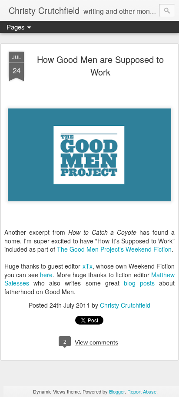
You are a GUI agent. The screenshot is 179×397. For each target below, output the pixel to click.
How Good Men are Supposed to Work (100, 65)
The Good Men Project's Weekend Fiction (114, 249)
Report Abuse (141, 391)
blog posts (139, 283)
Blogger (117, 391)
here (46, 274)
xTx (88, 266)
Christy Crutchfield (125, 305)
